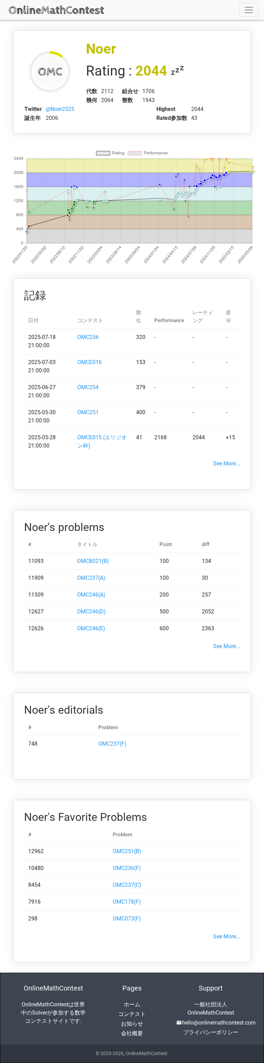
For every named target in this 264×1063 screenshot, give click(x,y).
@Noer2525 (60, 109)
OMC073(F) (127, 918)
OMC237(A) (91, 578)
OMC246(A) (91, 594)
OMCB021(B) (93, 561)
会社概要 (132, 1033)
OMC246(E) (91, 628)
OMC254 (88, 387)
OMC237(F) (112, 743)
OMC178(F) (127, 901)
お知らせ (132, 1023)
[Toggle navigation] (248, 10)
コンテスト (132, 1014)
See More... (226, 463)
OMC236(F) (127, 868)
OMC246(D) (91, 611)
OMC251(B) (127, 851)
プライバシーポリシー (210, 1032)
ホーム (132, 1004)
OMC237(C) (127, 885)
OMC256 (88, 337)
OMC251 (88, 412)
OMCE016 (89, 362)
